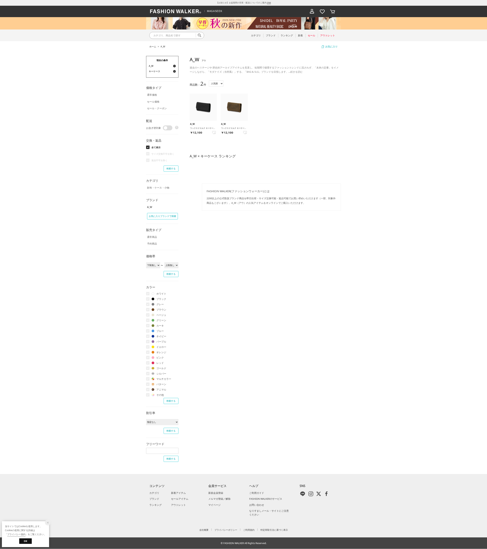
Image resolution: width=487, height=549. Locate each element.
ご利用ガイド (256, 493)
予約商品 (152, 243)
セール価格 (153, 101)
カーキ (160, 325)
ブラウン (161, 309)
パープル (161, 341)
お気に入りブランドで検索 (162, 216)
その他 (160, 395)
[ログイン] (312, 11)
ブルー (160, 331)
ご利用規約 (249, 529)
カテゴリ (154, 493)
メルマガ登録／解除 (219, 498)
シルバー (161, 373)
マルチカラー (163, 379)
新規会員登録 (215, 493)
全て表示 (156, 147)
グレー (160, 304)
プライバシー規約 (16, 534)
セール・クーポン (157, 108)
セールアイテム (179, 498)
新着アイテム (178, 493)
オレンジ (161, 352)
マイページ (214, 505)
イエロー (161, 347)
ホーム (152, 46)
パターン (161, 384)
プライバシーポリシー (225, 529)
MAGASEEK (214, 11)
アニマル (161, 389)
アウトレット (178, 505)
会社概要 (203, 529)
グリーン (161, 320)
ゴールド (161, 368)
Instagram (311, 493)
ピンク (160, 357)
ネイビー (161, 336)
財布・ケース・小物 (158, 187)
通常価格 (152, 94)
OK (25, 541)
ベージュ (161, 315)
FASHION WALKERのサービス (265, 498)
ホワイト (161, 293)
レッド (160, 363)
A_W (163, 46)
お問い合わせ (256, 505)
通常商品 (152, 237)
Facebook (326, 493)
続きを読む (296, 71)
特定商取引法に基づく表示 (274, 529)
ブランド (154, 498)
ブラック (161, 299)
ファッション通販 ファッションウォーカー (175, 11)
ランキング (155, 505)
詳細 (269, 2)
